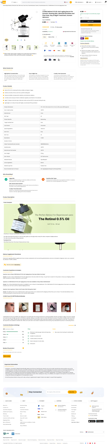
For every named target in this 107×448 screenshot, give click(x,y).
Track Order (6, 416)
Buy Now (72, 56)
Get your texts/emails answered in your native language (97, 410)
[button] (79, 2)
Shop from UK (14, 440)
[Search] (71, 2)
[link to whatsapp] (17, 40)
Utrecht (73, 411)
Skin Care (21, 5)
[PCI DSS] (6, 434)
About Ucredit (23, 416)
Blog (21, 420)
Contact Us (5, 407)
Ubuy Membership (7, 424)
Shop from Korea (41, 440)
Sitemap (5, 413)
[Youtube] (90, 443)
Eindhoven (73, 413)
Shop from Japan (22, 440)
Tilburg (72, 416)
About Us (5, 405)
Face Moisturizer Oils (43, 5)
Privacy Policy (52, 443)
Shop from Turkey (59, 440)
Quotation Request (7, 409)
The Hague (73, 409)
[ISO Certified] (15, 433)
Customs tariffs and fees (8, 418)
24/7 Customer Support (95, 406)
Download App (23, 405)
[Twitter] (92, 443)
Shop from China (50, 440)
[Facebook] (86, 443)
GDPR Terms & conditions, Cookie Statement (27, 423)
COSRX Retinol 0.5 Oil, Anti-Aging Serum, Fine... (57, 5)
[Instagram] (88, 443)
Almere (73, 420)
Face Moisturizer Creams (33, 5)
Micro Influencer (6, 422)
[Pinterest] (95, 443)
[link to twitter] (24, 40)
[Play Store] (99, 421)
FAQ (21, 413)
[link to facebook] (21, 40)
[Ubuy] (3, 2)
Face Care (25, 5)
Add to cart (91, 21)
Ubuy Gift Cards (23, 418)
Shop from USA (6, 440)
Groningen (73, 418)
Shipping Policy (6, 420)
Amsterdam (74, 405)
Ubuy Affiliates (23, 425)
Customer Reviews (24, 409)
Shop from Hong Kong (31, 440)
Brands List (22, 407)
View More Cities (75, 422)
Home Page (5, 5)
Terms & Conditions (44, 443)
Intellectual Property (7, 411)
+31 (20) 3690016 (93, 415)
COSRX (43, 10)
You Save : (53, 22)
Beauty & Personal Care (13, 5)
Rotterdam (73, 407)
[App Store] (92, 421)
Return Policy (23, 411)
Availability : (45, 31)
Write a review (7, 356)
